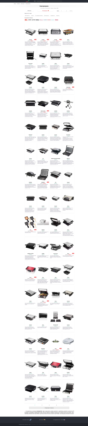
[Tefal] (56, 20)
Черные (32, 15)
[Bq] (26, 20)
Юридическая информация (43, 424)
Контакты (49, 424)
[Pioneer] (41, 20)
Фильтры (29, 10)
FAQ (37, 424)
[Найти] (35, 1)
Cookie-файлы (33, 424)
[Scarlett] (52, 20)
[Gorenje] (33, 20)
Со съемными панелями (39, 15)
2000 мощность (46, 15)
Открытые (57, 15)
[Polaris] (45, 20)
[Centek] (30, 20)
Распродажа (44, 10)
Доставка (41, 419)
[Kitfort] (37, 20)
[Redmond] (49, 20)
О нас (53, 424)
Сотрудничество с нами (58, 419)
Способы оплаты (26, 419)
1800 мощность (27, 15)
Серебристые (53, 15)
